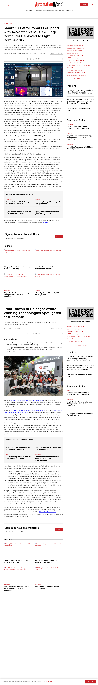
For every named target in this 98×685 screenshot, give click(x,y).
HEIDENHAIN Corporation (74, 58)
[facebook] (28, 59)
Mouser (69, 68)
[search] (8, 5)
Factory (33, 15)
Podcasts (57, 15)
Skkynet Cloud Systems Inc (75, 72)
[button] (5, 5)
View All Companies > (80, 79)
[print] (62, 59)
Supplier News (8, 23)
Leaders (65, 15)
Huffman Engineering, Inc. (74, 60)
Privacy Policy (49, 681)
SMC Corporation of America (75, 75)
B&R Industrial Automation (74, 48)
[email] (39, 59)
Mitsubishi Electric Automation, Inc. (77, 65)
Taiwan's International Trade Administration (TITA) (29, 410)
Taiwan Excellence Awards (47, 512)
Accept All (90, 681)
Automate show (38, 400)
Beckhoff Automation (73, 50)
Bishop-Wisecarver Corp (74, 53)
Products (49, 15)
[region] (49, 682)
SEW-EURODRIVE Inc (73, 70)
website (45, 222)
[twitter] (33, 59)
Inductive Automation (73, 63)
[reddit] (36, 59)
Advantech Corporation (18, 53)
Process (40, 15)
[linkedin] (30, 59)
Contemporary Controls (74, 55)
